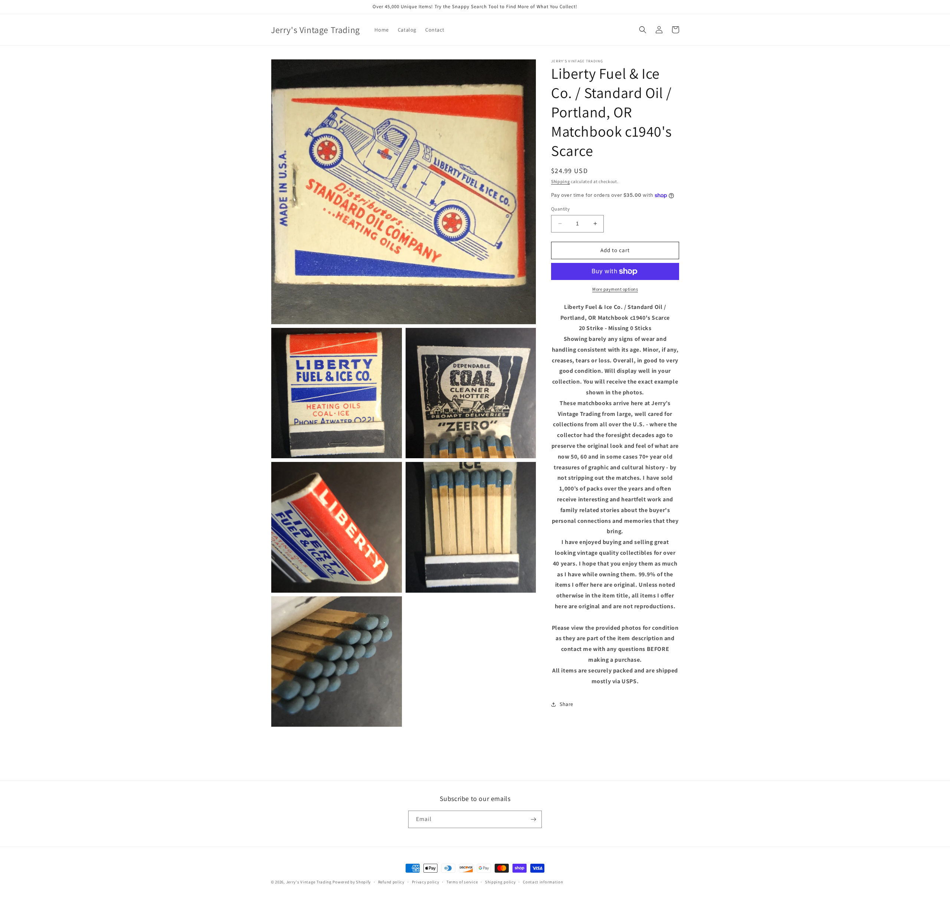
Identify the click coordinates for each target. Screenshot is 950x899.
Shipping (560, 181)
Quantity (560, 209)
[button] (643, 30)
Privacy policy (425, 882)
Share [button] (566, 704)
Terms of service (462, 882)
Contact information (543, 882)
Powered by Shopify (351, 882)
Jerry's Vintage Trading (309, 882)
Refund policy (391, 882)
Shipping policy (500, 882)
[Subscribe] (533, 819)
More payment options (615, 289)
